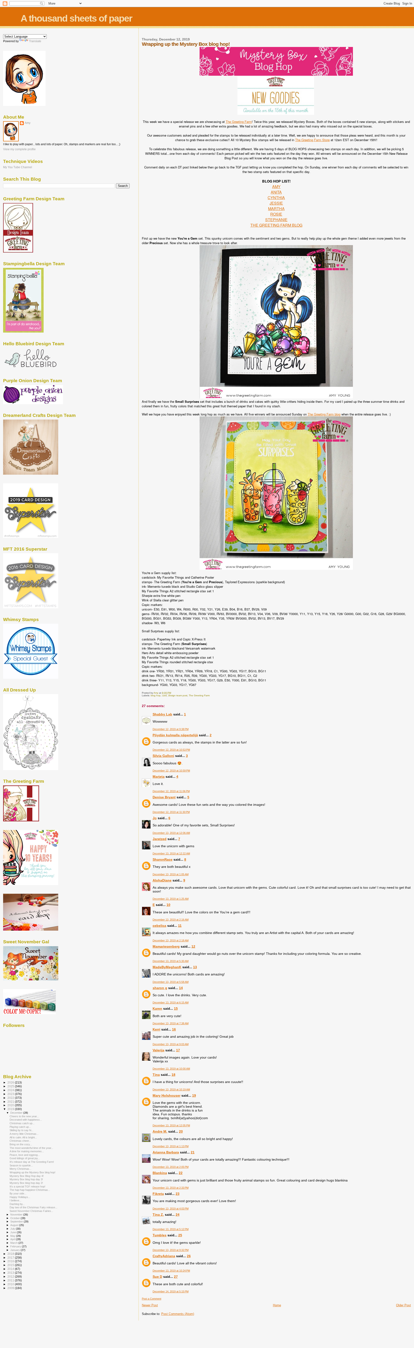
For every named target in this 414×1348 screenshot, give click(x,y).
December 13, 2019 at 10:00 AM (171, 1068)
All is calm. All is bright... (23, 1137)
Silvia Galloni (163, 756)
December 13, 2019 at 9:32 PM (171, 1250)
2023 (11, 1093)
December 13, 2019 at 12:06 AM (171, 832)
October (15, 1218)
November (16, 1214)
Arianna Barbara (166, 1152)
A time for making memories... (27, 1151)
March (14, 1242)
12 (193, 946)
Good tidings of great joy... (25, 1158)
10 (168, 905)
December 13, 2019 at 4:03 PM (171, 1208)
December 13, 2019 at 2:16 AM (171, 919)
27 (176, 1277)
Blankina (160, 1173)
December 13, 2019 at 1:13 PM (171, 1146)
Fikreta (158, 1194)
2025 (11, 1086)
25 (180, 1235)
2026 (11, 1082)
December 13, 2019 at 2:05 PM (171, 1166)
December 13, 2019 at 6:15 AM (171, 1002)
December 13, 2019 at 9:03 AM (171, 1044)
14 (181, 988)
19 (194, 1095)
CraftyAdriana (164, 1256)
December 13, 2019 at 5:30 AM (171, 961)
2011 (11, 1280)
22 (181, 1173)
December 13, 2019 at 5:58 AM (171, 981)
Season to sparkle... (21, 1165)
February (16, 1246)
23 (177, 1194)
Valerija (158, 1050)
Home (277, 1305)
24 (177, 1214)
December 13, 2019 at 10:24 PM (171, 1270)
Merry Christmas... (20, 1168)
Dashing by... (17, 1204)
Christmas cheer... (20, 1140)
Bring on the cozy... (21, 1144)
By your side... (18, 1193)
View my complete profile (19, 149)
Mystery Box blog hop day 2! (26, 1182)
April (13, 1239)
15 (176, 1008)
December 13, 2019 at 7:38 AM (171, 1023)
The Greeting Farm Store (312, 140)
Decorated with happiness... (26, 1119)
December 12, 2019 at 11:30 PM (171, 812)
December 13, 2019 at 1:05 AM (171, 874)
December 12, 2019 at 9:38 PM (171, 729)
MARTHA (276, 208)
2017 (11, 1257)
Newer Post (150, 1305)
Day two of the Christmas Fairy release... (33, 1207)
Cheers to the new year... (24, 1116)
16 (174, 1029)
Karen (157, 1008)
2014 (11, 1268)
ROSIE (276, 214)
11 (180, 925)
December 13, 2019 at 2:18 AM (171, 940)
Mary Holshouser (166, 1095)
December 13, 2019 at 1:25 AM (171, 898)
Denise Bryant (164, 797)
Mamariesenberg (166, 946)
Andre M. (160, 1131)
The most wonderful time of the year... (31, 1147)
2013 (11, 1272)
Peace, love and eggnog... (25, 1154)
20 (181, 1131)
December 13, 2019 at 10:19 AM (171, 1089)
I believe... (15, 1200)
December (16, 1112)
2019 (11, 1109)
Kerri (156, 1029)
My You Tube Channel (17, 167)
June (13, 1232)
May (13, 1235)
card (164, 695)
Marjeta (159, 776)
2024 (11, 1090)
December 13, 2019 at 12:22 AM (171, 853)
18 (173, 1075)
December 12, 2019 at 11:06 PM (171, 791)
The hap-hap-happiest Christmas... (30, 1189)
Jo (155, 818)
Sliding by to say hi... (21, 1130)
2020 (11, 1105)
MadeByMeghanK (167, 967)
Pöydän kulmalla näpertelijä (175, 735)
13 (195, 967)
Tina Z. (158, 1214)
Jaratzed (160, 839)
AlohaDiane (162, 880)
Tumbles (160, 1235)
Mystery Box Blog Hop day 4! (27, 1176)
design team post (177, 695)
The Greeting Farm (239, 121)
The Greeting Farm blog (324, 414)
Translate (35, 41)
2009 (11, 1288)
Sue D (157, 1277)
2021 (11, 1101)
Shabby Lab (162, 714)
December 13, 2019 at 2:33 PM (171, 1187)
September (17, 1221)
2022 (11, 1097)
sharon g (160, 988)
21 (193, 1152)
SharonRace (162, 859)
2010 (11, 1284)
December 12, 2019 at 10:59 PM (171, 770)
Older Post (403, 1305)
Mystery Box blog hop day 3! (26, 1179)
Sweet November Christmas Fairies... (31, 1211)
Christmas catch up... (22, 1123)
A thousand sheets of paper (76, 18)
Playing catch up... (20, 1126)
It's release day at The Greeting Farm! (32, 1161)
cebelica (159, 925)
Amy (27, 123)
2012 (11, 1276)
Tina (156, 1075)
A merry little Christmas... (24, 1133)
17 (178, 1050)
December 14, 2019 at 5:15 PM (171, 1291)
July (13, 1228)
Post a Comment (151, 1298)
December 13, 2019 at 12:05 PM (171, 1125)
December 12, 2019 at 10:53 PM (171, 749)
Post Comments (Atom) (177, 1314)
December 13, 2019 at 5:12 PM (171, 1229)
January (15, 1250)
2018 (11, 1253)
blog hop (156, 695)
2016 (11, 1261)
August (14, 1225)
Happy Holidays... (20, 1197)
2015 (11, 1265)
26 (189, 1256)
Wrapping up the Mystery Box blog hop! (32, 1172)
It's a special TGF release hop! (27, 1186)
